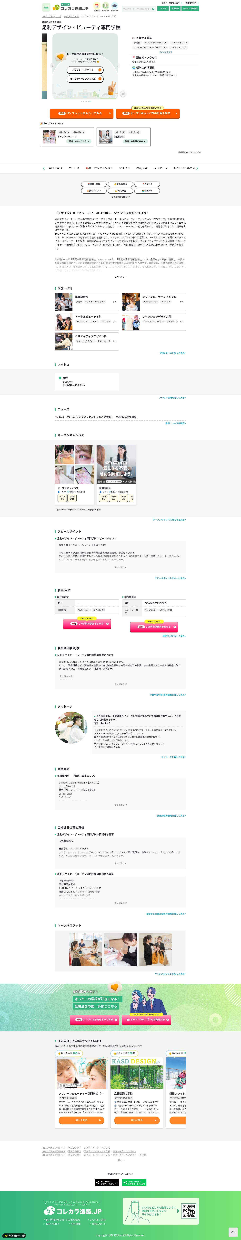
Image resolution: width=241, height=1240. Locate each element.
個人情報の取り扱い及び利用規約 (63, 1219)
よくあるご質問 (98, 1219)
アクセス (124, 168)
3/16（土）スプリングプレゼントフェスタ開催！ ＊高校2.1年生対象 (98, 416)
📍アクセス (147, 184)
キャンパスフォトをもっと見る (170, 974)
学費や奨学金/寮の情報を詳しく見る (167, 695)
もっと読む (119, 567)
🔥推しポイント (94, 190)
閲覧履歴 (175, 8)
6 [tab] (90, 101)
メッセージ (160, 168)
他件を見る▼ (165, 52)
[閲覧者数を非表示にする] (23, 1235)
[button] (44, 168)
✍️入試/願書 (120, 190)
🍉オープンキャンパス (99, 168)
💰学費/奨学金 (120, 184)
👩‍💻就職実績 (147, 190)
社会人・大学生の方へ (171, 3)
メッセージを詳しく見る (173, 757)
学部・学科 (55, 168)
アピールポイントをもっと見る (170, 578)
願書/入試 (142, 168)
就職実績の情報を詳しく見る (171, 815)
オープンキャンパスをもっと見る (169, 519)
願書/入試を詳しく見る (173, 636)
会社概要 (75, 1224)
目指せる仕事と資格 (186, 168)
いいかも (163, 8)
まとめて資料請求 (190, 8)
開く (120, 1160)
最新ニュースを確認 (175, 423)
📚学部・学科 (94, 184)
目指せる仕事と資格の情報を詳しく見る (165, 914)
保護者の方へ (191, 3)
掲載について (99, 1224)
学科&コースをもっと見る (172, 353)
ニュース (74, 168)
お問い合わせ (52, 1224)
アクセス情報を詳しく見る (172, 397)
